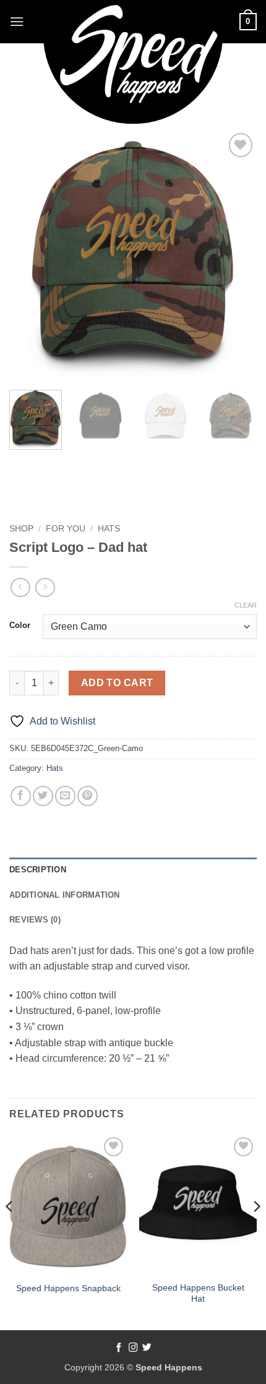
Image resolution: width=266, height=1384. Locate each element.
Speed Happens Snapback (68, 1288)
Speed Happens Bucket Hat (198, 1293)
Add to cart (117, 682)
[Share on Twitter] (43, 796)
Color (19, 625)
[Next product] (20, 587)
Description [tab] (37, 869)
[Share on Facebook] (21, 796)
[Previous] (30, 253)
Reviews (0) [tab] (35, 919)
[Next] (236, 253)
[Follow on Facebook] (119, 1348)
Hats (109, 528)
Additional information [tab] (64, 895)
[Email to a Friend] (65, 796)
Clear (245, 605)
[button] (16, 21)
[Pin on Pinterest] (87, 796)
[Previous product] (44, 587)
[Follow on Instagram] (133, 1348)
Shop (21, 528)
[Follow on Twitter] (147, 1348)
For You (65, 528)
